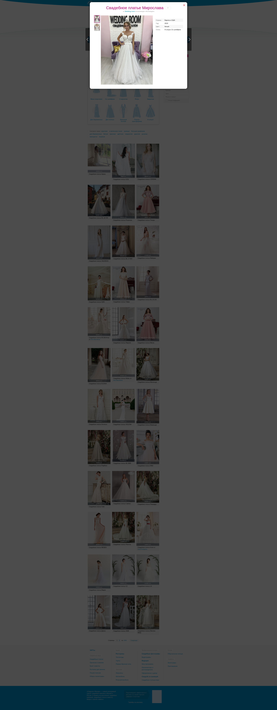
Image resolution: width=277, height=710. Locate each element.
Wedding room (130, 11)
